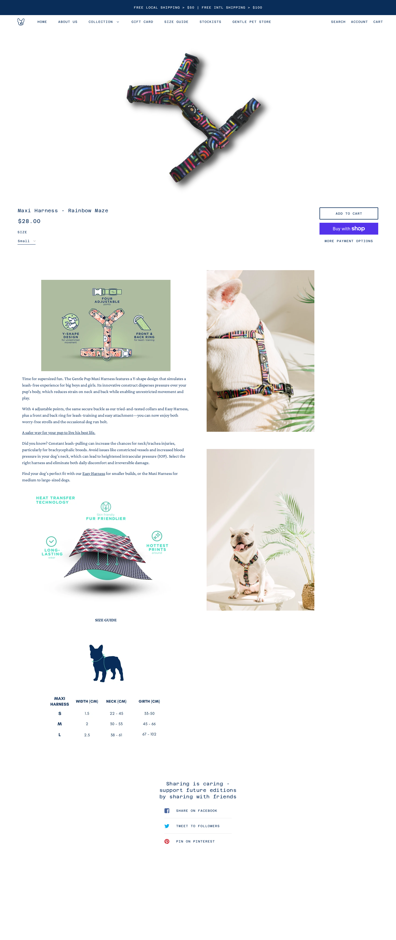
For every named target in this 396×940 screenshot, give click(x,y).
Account (359, 22)
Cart (378, 22)
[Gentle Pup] (20, 22)
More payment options (349, 241)
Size (22, 232)
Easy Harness (93, 473)
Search (338, 22)
